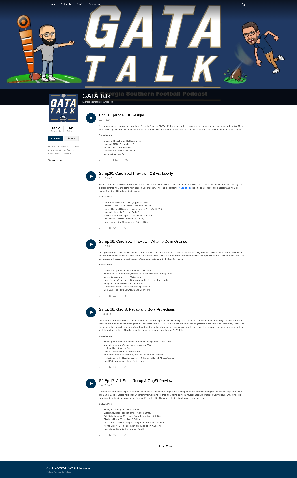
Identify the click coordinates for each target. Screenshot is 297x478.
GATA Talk (96, 95)
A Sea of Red (185, 187)
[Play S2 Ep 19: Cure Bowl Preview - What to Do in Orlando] (91, 244)
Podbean (68, 472)
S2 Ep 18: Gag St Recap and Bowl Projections (137, 309)
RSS (73, 138)
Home (53, 4)
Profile (80, 4)
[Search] (243, 4)
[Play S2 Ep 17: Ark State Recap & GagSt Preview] (91, 383)
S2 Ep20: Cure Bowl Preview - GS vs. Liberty (136, 173)
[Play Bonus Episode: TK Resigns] (91, 118)
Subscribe (66, 4)
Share (57, 138)
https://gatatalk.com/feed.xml (99, 102)
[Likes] (100, 228)
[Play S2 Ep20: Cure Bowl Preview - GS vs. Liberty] (91, 176)
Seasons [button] (94, 4)
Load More (165, 446)
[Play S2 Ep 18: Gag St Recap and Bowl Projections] (91, 312)
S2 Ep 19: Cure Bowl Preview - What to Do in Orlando (143, 241)
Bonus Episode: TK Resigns (122, 115)
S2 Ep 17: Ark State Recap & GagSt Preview (135, 381)
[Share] (127, 159)
